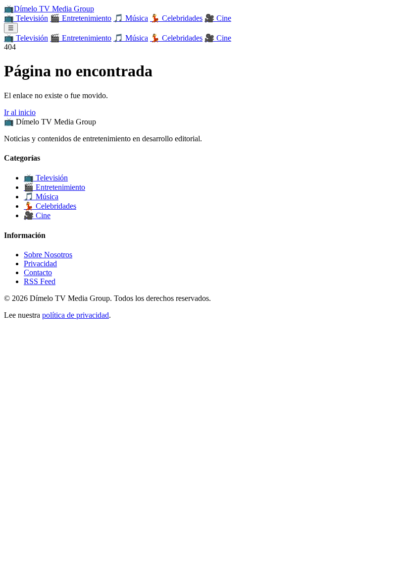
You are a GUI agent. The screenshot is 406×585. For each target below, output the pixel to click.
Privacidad (40, 263)
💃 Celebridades (176, 18)
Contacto (38, 272)
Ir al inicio (20, 112)
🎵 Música (130, 18)
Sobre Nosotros (48, 254)
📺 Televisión (26, 18)
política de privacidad (75, 315)
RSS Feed (39, 281)
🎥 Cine (217, 18)
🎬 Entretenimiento (80, 18)
